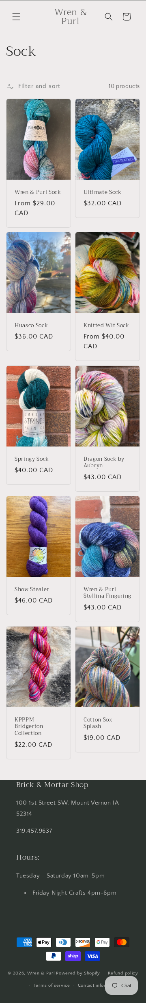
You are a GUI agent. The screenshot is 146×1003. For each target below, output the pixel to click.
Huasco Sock (31, 325)
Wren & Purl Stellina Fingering (107, 593)
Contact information (99, 985)
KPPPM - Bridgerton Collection (29, 726)
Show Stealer (32, 589)
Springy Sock (32, 458)
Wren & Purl (41, 972)
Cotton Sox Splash (98, 723)
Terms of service (52, 985)
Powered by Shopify (78, 972)
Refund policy (123, 973)
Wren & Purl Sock (38, 192)
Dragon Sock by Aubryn (104, 462)
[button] (16, 17)
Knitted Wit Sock (106, 325)
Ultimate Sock (103, 192)
